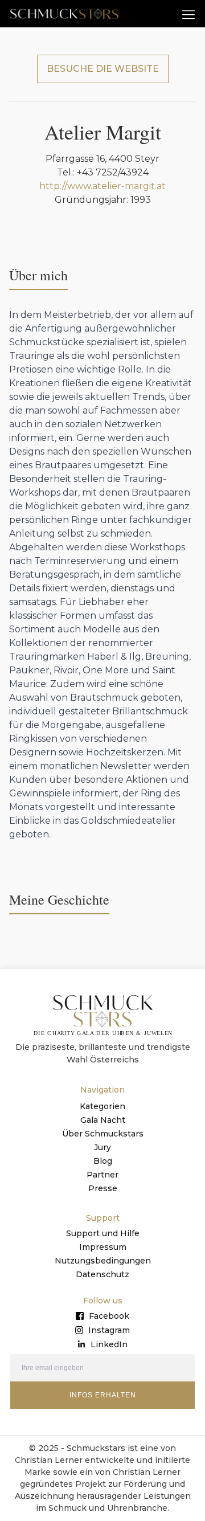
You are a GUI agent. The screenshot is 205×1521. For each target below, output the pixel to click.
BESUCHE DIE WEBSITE (103, 68)
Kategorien (102, 1106)
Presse (102, 1188)
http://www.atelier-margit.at (102, 186)
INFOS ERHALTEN (102, 1395)
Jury (102, 1147)
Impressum (102, 1247)
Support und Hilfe (103, 1233)
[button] (188, 14)
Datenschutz (102, 1274)
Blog (102, 1161)
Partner (102, 1175)
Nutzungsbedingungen (103, 1261)
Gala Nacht (102, 1120)
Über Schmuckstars (103, 1134)
